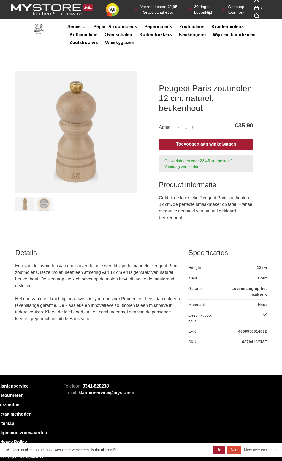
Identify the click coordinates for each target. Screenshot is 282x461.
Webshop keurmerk (236, 9)
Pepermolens (158, 26)
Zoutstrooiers (84, 42)
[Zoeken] (257, 17)
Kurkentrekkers (155, 34)
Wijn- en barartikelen (234, 34)
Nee (234, 450)
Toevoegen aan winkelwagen (206, 144)
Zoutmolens (191, 26)
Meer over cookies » (260, 450)
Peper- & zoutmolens (115, 26)
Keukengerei (192, 34)
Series (74, 26)
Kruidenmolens (228, 26)
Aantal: (166, 127)
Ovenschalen (118, 34)
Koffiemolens (83, 34)
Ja (219, 450)
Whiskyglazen (119, 42)
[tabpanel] (76, 132)
